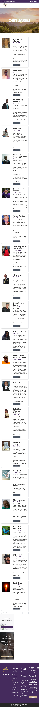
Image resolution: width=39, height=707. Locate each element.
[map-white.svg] (5, 674)
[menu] (36, 5)
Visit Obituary (17, 65)
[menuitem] (15, 670)
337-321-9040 (12, 1)
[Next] (28, 613)
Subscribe (7, 656)
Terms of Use (19, 705)
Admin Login (25, 705)
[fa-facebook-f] (8, 674)
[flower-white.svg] (3, 674)
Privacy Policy (14, 705)
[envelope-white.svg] (7, 674)
